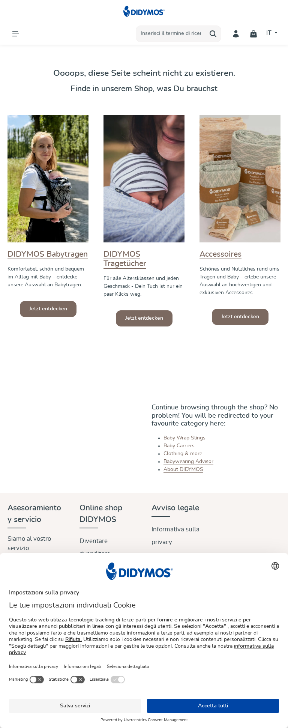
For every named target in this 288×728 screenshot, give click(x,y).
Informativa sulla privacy (176, 535)
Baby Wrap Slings (185, 438)
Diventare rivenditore (95, 547)
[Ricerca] (213, 34)
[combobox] (171, 34)
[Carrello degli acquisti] (254, 34)
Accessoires (221, 254)
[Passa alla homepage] (144, 11)
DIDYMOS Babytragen (48, 254)
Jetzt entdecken (48, 308)
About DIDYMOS (183, 469)
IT (269, 33)
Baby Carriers (179, 445)
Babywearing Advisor (188, 461)
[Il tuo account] (236, 34)
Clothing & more (183, 453)
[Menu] (16, 34)
